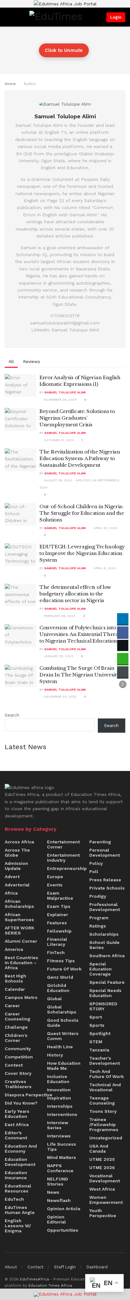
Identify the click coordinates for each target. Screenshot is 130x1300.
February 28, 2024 (59, 616)
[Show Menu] (6, 17)
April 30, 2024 (105, 528)
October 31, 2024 (58, 440)
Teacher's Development (104, 1061)
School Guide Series (104, 945)
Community (18, 1048)
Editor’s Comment (16, 1135)
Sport (95, 1017)
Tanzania (99, 1049)
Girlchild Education (58, 988)
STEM (95, 1041)
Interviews (59, 1135)
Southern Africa (107, 955)
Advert (12, 876)
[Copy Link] (122, 672)
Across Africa (19, 841)
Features (57, 922)
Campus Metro (21, 997)
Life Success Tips (61, 1147)
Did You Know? (21, 1103)
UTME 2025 (102, 1159)
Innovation (59, 1089)
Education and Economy (21, 1148)
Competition (19, 1056)
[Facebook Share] (122, 632)
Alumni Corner (21, 941)
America (14, 949)
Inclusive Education (58, 1079)
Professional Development (104, 907)
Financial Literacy (57, 942)
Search (12, 715)
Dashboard (97, 1267)
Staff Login (65, 1267)
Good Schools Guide (63, 1023)
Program (99, 917)
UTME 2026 (102, 1167)
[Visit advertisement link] (65, 4)
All (11, 361)
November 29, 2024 (60, 399)
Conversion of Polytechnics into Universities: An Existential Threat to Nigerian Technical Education (79, 634)
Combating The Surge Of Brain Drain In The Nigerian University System (79, 674)
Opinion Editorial (56, 1219)
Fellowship (59, 930)
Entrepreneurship (67, 868)
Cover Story (18, 1073)
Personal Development (104, 852)
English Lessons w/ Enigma (18, 1225)
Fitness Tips (61, 960)
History (55, 1054)
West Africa (102, 1189)
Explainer (57, 914)
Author (30, 84)
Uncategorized (105, 1137)
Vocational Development (104, 1178)
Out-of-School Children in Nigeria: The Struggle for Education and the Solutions (81, 513)
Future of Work (64, 968)
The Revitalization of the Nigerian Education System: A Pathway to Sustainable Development (79, 458)
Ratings (97, 925)
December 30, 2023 (59, 696)
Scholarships (104, 934)
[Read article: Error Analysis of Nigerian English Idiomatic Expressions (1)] (20, 385)
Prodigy (97, 896)
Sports (96, 1025)
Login (115, 17)
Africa (11, 893)
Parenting (100, 841)
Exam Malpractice (60, 895)
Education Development (20, 1162)
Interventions (62, 1114)
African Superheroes (19, 917)
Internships (60, 1106)
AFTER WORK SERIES (19, 930)
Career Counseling (17, 1016)
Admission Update (16, 866)
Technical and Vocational (105, 1087)
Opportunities (62, 1230)
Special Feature (107, 982)
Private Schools (107, 887)
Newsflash (59, 1200)
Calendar (15, 989)
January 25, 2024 (58, 656)
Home (10, 84)
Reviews (31, 361)
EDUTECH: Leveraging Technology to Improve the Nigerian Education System (82, 553)
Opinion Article (63, 1208)
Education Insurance (16, 1175)
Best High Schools (15, 978)
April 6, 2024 (104, 568)
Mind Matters (61, 1157)
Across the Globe (17, 852)
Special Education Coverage (100, 969)
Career (12, 1005)
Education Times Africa (50, 1285)
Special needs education (105, 993)
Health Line (60, 1046)
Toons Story (103, 1111)
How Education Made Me (63, 1066)
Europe (55, 876)
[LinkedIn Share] (122, 619)
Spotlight (99, 1033)
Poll (93, 871)
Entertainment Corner (63, 844)
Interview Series (57, 1125)
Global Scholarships (61, 1009)
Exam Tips (58, 906)
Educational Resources (18, 1188)
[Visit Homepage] (57, 17)
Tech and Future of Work (106, 1074)
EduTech (14, 1199)
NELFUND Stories (57, 1181)
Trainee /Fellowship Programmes (103, 1124)
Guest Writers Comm (63, 1036)
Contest (14, 1065)
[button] (123, 684)
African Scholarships (19, 904)
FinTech (56, 952)
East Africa (17, 1124)
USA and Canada (98, 1148)
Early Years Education (17, 1114)
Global (54, 998)
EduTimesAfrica (34, 1279)
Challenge (16, 1027)
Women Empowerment (106, 1200)
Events (54, 884)
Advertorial (17, 884)
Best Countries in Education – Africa (21, 962)
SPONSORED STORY (103, 1006)
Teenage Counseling (102, 1100)
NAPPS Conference (60, 1168)
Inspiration (59, 1097)
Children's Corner (16, 1038)
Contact (35, 1267)
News (53, 1192)
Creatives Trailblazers (18, 1084)
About (11, 1267)
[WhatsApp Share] (122, 658)
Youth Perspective (102, 1213)
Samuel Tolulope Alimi (65, 392)
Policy (96, 863)
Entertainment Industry (63, 858)
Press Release (105, 879)
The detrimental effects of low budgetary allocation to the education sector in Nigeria (75, 593)
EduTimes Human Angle (20, 1210)
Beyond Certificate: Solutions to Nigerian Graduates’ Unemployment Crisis (77, 418)
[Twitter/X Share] (122, 645)
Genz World (60, 977)
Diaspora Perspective (28, 1094)
